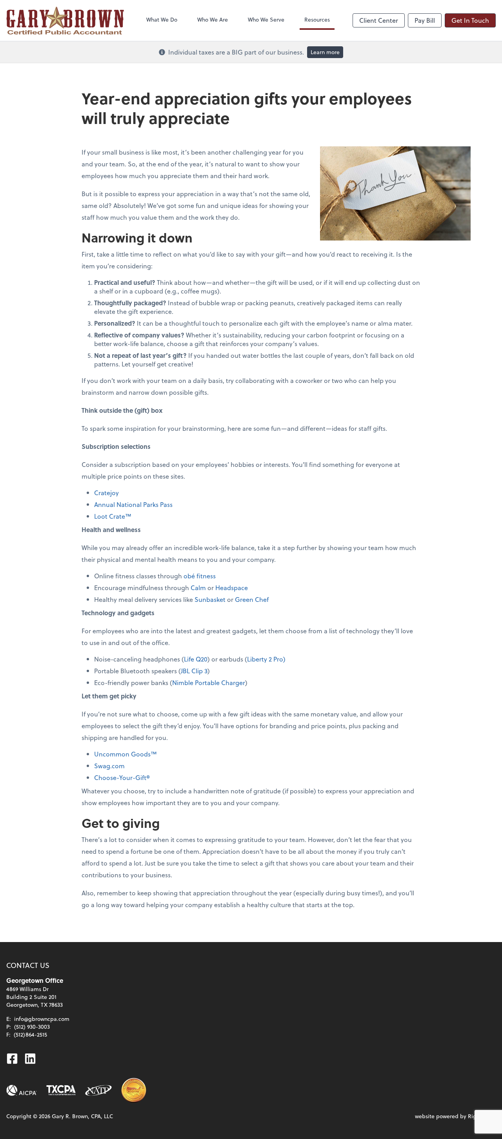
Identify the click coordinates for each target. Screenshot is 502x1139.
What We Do (161, 19)
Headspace (231, 587)
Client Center (378, 20)
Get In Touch (470, 20)
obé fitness (200, 575)
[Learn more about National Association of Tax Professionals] (98, 1090)
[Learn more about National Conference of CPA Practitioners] (133, 1090)
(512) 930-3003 (32, 1026)
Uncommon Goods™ (125, 753)
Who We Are (212, 19)
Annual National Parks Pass (133, 504)
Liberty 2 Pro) (266, 658)
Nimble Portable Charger (208, 682)
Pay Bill (425, 20)
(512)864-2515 (30, 1034)
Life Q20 (195, 658)
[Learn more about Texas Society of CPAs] (61, 1090)
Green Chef (252, 599)
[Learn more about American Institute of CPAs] (21, 1090)
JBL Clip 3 (194, 670)
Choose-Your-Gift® (122, 777)
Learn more (325, 52)
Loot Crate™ (112, 516)
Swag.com (109, 765)
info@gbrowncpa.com (41, 1019)
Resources (317, 19)
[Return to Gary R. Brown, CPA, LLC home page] (65, 20)
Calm (198, 587)
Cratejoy (106, 492)
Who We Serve (266, 19)
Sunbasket (210, 599)
